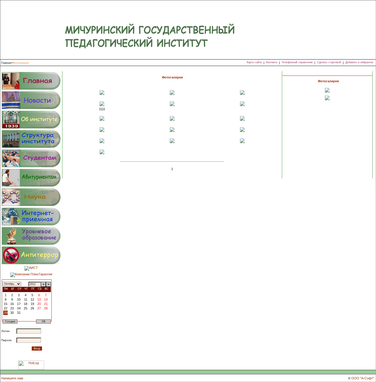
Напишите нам (12, 378)
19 (32, 304)
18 (25, 304)
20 (39, 304)
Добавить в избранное (359, 62)
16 (12, 304)
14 (46, 299)
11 (25, 299)
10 (19, 299)
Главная (6, 62)
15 (5, 304)
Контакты (271, 62)
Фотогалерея (21, 62)
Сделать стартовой (329, 62)
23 (12, 308)
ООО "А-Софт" (362, 378)
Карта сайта (254, 62)
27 (39, 308)
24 (19, 308)
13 (39, 299)
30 (12, 312)
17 (19, 304)
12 (32, 299)
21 (46, 304)
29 (5, 312)
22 (5, 308)
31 (19, 312)
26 (32, 308)
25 (25, 308)
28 (46, 308)
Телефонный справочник (297, 62)
